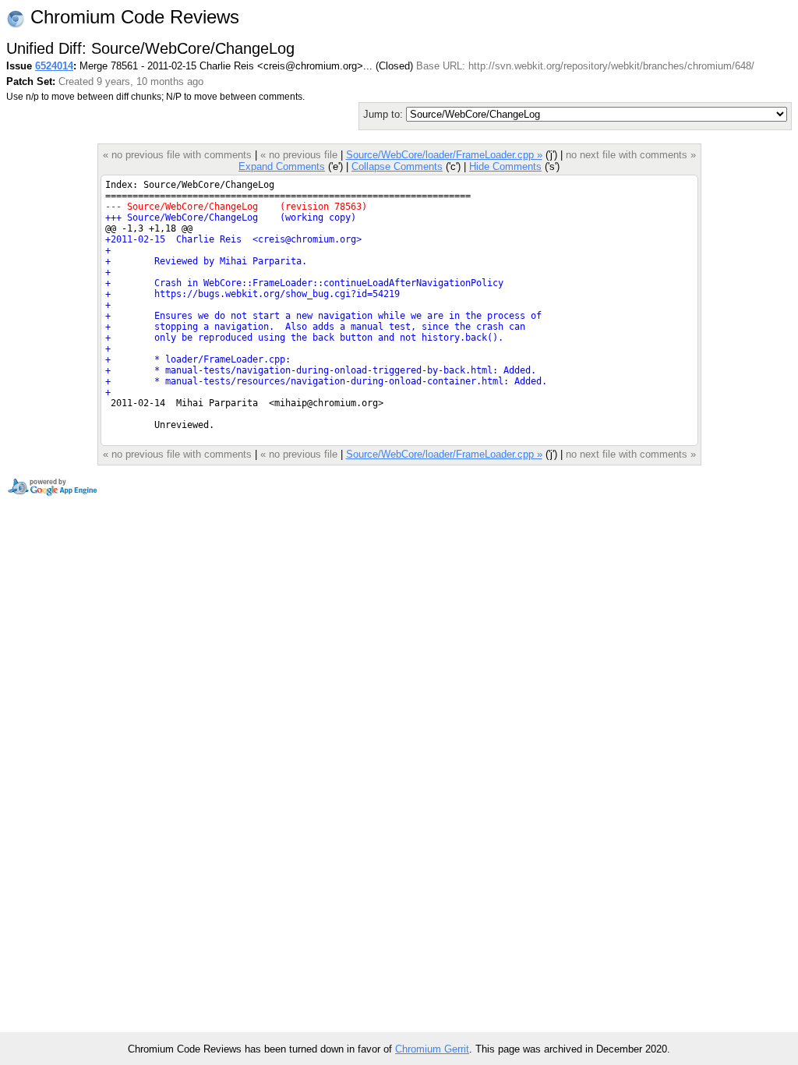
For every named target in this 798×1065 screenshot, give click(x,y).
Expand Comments (281, 166)
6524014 (54, 66)
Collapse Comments (397, 166)
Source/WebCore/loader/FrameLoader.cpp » (444, 155)
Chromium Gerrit (432, 1049)
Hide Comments (505, 166)
